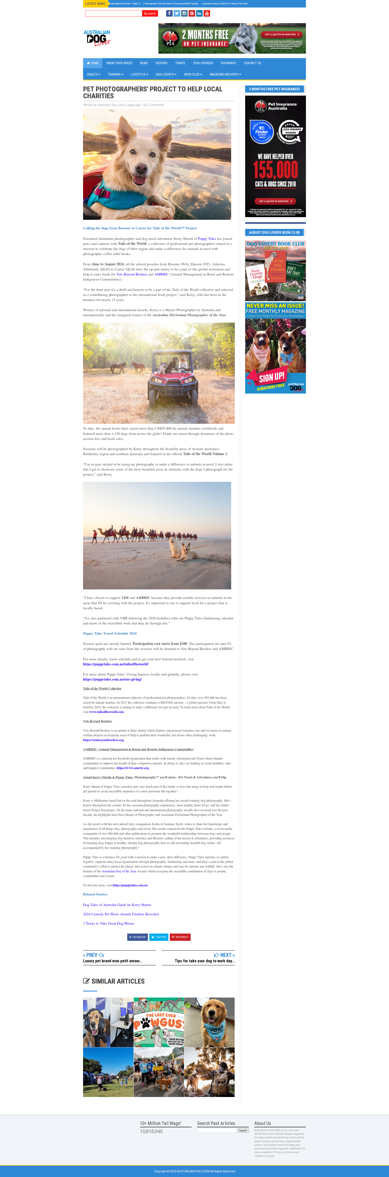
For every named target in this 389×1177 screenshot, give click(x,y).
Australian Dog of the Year (119, 871)
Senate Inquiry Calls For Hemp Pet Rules (225, 3)
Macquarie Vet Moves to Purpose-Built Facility (170, 3)
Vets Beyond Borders (131, 274)
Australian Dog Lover (194, 1171)
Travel (180, 63)
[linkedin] (199, 13)
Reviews (162, 63)
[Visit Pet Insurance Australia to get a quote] (232, 38)
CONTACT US (252, 63)
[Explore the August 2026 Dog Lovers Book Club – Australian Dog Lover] (275, 300)
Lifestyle (138, 74)
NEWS (144, 63)
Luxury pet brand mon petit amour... (112, 960)
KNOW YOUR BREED (119, 63)
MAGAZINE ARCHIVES (224, 74)
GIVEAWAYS (228, 63)
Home (94, 63)
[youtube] (207, 13)
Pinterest (181, 937)
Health (92, 74)
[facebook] (169, 13)
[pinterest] (192, 13)
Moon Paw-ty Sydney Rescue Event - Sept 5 (114, 3)
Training (115, 74)
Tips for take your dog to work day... (205, 960)
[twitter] (177, 13)
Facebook (139, 937)
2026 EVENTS (165, 74)
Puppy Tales (207, 238)
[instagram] (184, 13)
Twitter (160, 937)
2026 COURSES (203, 63)
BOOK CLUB (192, 74)
